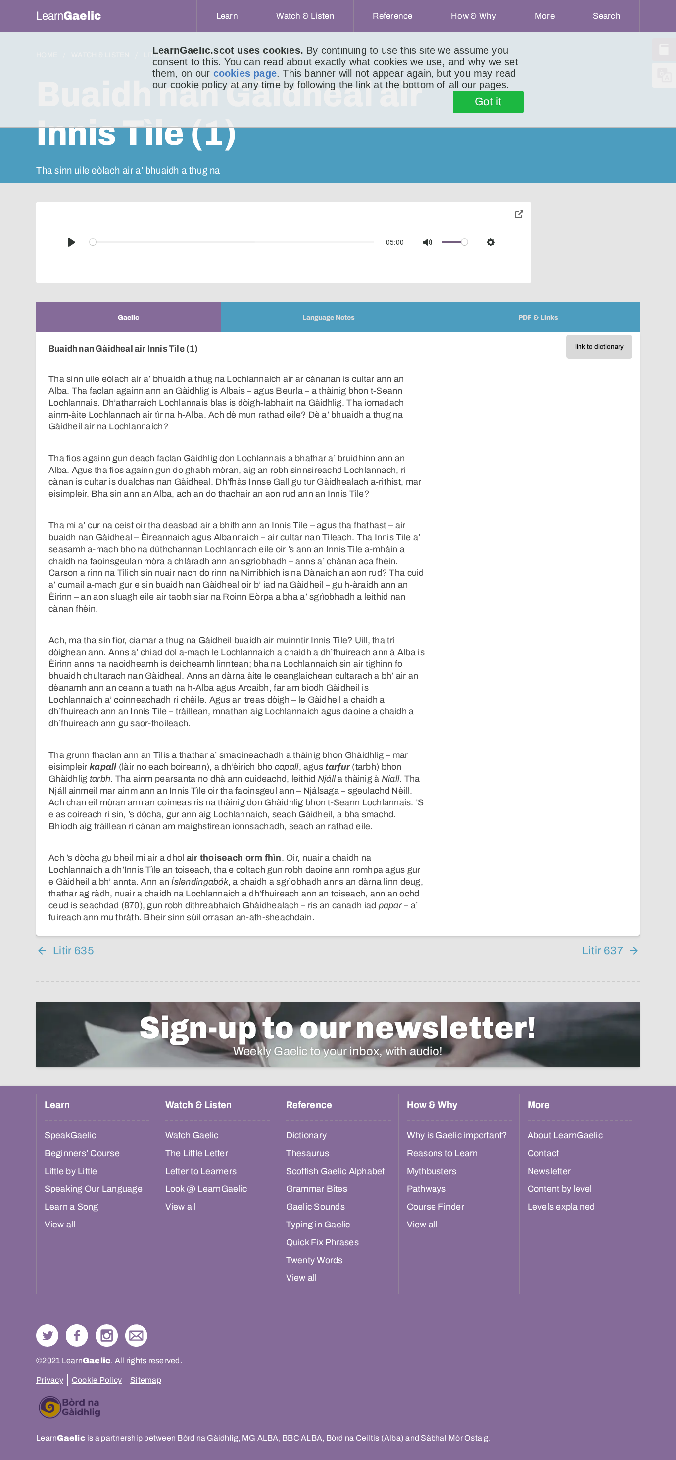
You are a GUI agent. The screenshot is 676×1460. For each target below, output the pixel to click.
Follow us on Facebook (77, 1335)
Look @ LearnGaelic (206, 1189)
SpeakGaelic (71, 1135)
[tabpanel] (338, 634)
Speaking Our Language (94, 1189)
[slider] (232, 242)
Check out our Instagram (107, 1335)
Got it (488, 102)
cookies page (245, 73)
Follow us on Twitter (47, 1335)
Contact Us (136, 1335)
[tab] (128, 317)
